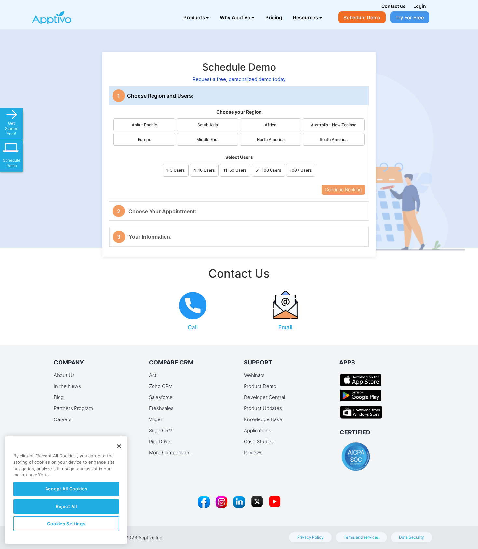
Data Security (411, 537)
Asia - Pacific (144, 124)
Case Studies (259, 441)
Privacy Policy (310, 537)
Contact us (393, 6)
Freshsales (161, 408)
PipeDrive (159, 441)
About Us (64, 375)
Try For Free (409, 17)
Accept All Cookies (66, 488)
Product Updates (263, 408)
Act (152, 375)
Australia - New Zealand (334, 124)
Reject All (66, 506)
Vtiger (155, 419)
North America (271, 139)
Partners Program (73, 408)
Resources (305, 17)
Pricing (273, 17)
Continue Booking (343, 189)
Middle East (207, 139)
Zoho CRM (161, 386)
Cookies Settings (66, 523)
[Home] (62, 15)
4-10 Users (204, 170)
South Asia (207, 124)
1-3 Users (175, 170)
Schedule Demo (361, 17)
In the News (67, 386)
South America (334, 139)
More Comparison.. (170, 452)
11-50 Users (235, 170)
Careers (63, 419)
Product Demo (260, 386)
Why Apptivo (235, 17)
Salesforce (161, 397)
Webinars (254, 375)
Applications (257, 430)
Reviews (253, 452)
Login (419, 6)
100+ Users (301, 170)
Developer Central (264, 397)
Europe (144, 139)
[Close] (119, 446)
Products (194, 17)
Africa (270, 124)
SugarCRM (161, 430)
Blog (59, 397)
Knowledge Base (263, 419)
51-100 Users (268, 170)
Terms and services (361, 537)
